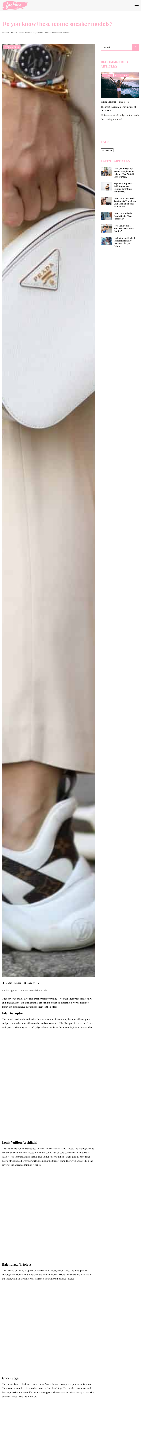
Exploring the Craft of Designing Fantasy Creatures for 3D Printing (124, 242)
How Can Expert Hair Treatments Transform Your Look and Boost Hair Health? (125, 202)
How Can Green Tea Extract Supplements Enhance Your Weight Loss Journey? (124, 172)
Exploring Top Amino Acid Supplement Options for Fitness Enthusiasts (124, 187)
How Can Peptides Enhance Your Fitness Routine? (124, 228)
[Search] (135, 47)
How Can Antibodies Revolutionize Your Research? (124, 216)
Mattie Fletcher (13, 983)
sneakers (107, 150)
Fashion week (12, 47)
